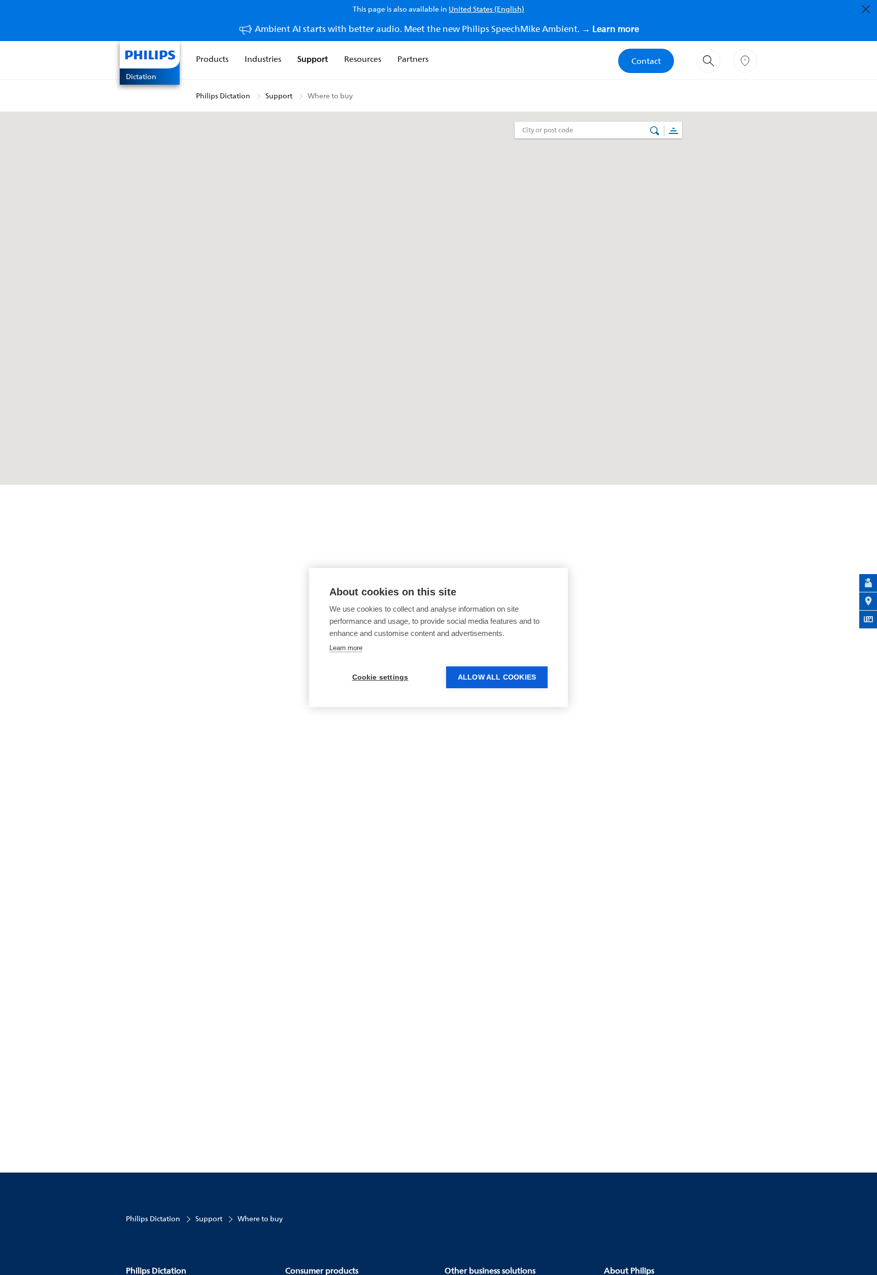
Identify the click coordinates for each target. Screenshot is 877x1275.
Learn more (345, 648)
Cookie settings (380, 677)
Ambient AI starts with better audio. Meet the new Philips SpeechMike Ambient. (447, 29)
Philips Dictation (223, 95)
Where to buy (330, 95)
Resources (362, 59)
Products (212, 59)
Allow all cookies (497, 677)
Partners (412, 59)
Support (312, 59)
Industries (263, 59)
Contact (646, 61)
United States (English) (486, 9)
